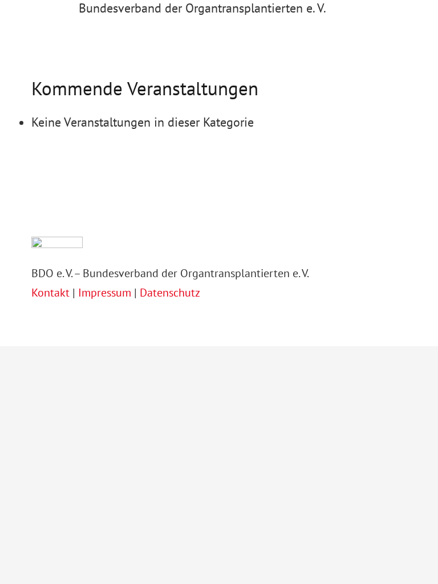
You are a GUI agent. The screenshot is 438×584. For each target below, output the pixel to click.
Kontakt (51, 292)
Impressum (104, 292)
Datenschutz (170, 292)
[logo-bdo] (37, 15)
